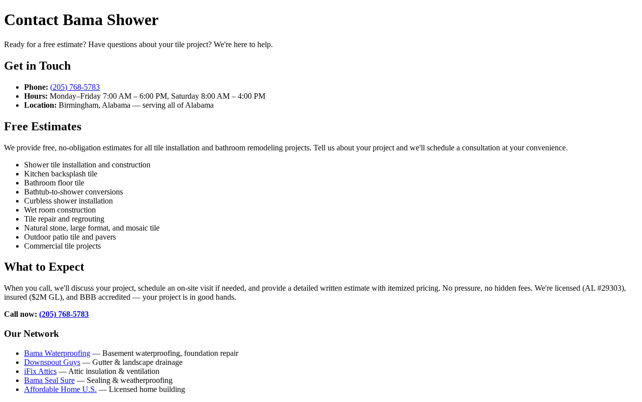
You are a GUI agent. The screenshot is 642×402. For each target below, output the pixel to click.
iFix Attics (40, 371)
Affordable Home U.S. (60, 389)
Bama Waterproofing (57, 353)
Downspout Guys (52, 362)
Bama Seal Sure (49, 380)
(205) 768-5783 (75, 87)
